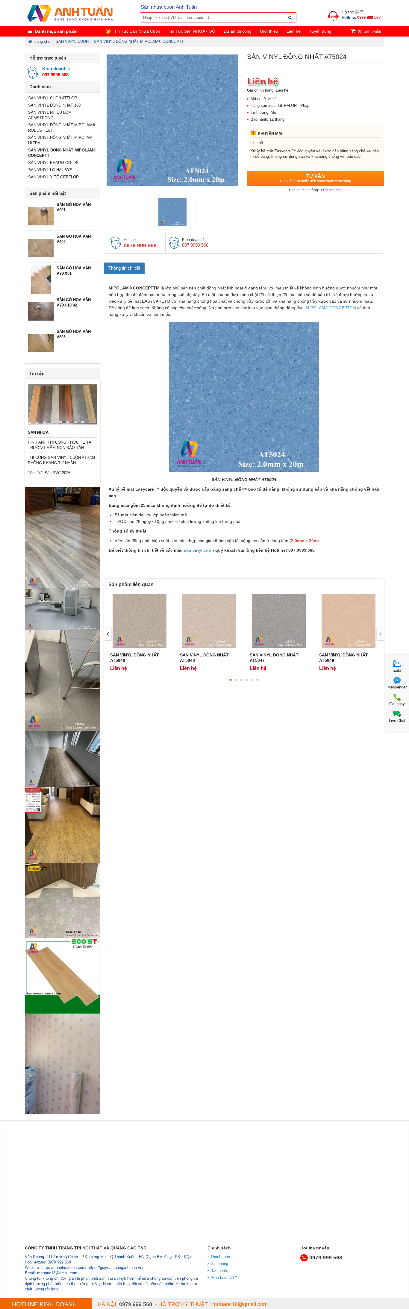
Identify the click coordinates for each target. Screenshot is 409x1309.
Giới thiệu (269, 31)
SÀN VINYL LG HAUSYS (50, 170)
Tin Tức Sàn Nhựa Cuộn (137, 31)
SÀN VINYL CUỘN (72, 41)
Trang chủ (41, 41)
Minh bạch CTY (223, 1277)
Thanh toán (220, 1257)
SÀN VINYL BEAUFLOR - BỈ (53, 162)
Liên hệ (294, 31)
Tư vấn (315, 178)
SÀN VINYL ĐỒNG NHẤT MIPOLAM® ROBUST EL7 (62, 128)
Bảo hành (218, 1270)
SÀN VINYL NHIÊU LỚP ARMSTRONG (49, 115)
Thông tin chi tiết (124, 268)
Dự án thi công (238, 31)
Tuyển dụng (320, 31)
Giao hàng (219, 1263)
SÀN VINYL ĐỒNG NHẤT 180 (54, 105)
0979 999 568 (331, 190)
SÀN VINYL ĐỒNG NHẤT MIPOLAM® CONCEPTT (139, 41)
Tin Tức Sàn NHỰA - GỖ (192, 31)
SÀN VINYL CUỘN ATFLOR (52, 98)
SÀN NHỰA (38, 432)
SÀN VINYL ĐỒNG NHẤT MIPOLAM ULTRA (60, 140)
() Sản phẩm (369, 31)
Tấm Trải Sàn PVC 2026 (49, 473)
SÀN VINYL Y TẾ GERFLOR (53, 177)
